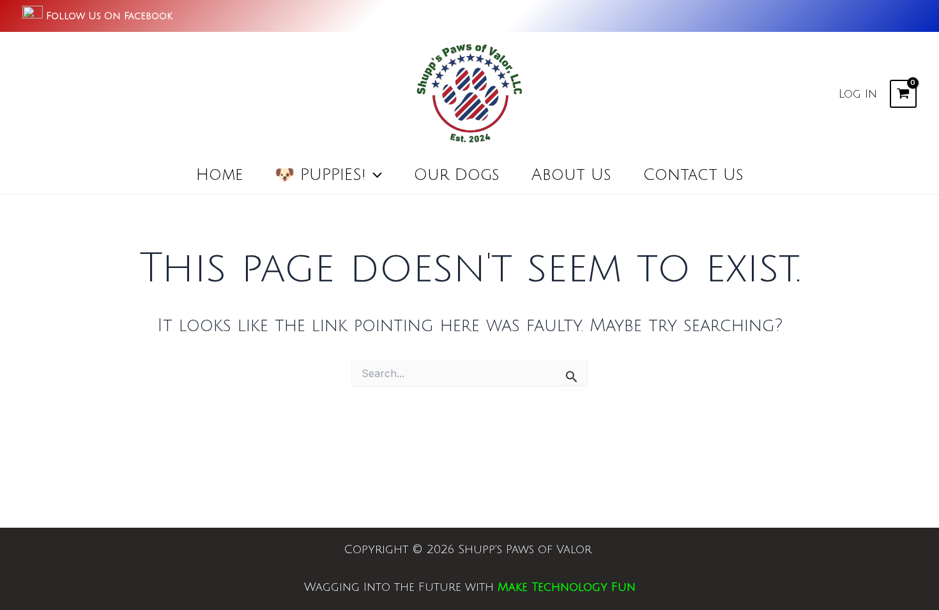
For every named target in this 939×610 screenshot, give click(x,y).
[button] (374, 175)
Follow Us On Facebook (109, 16)
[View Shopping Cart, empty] (903, 94)
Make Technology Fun (567, 587)
